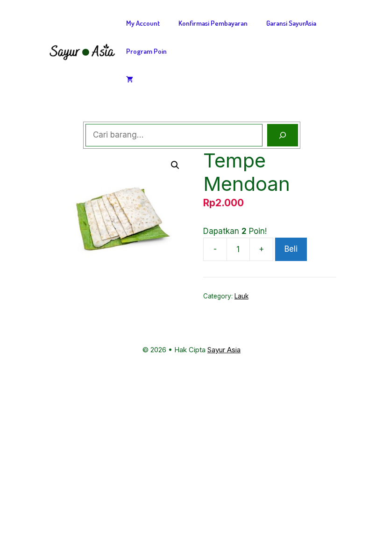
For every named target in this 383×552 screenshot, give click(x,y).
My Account (143, 23)
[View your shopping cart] (129, 79)
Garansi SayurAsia (291, 23)
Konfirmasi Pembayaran (213, 23)
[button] (175, 165)
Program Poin (146, 51)
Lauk (241, 296)
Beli (291, 249)
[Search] (282, 135)
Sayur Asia (224, 349)
